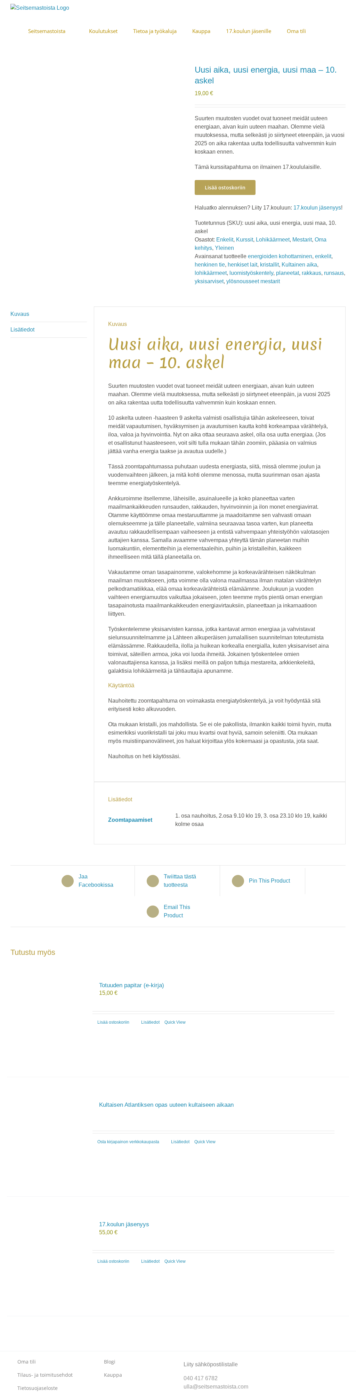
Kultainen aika (299, 265)
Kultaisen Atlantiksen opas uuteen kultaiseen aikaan (166, 1105)
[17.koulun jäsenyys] (46, 1256)
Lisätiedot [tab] (22, 330)
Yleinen (224, 248)
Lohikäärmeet (273, 240)
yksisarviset (209, 281)
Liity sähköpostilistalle (211, 1364)
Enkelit (224, 240)
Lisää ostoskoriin (225, 187)
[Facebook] (273, 1358)
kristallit (269, 265)
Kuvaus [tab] (19, 314)
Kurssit (244, 240)
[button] (343, 30)
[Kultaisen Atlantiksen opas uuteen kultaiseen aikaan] (46, 1137)
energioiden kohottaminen (280, 256)
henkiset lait (242, 265)
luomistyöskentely (251, 273)
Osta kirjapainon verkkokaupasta (128, 1141)
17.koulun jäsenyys (317, 208)
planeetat (287, 273)
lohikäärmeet (211, 273)
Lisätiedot (150, 1022)
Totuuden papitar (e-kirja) (131, 985)
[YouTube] (295, 1358)
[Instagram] (284, 1358)
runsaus (334, 273)
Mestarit (302, 240)
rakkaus (311, 273)
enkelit (323, 256)
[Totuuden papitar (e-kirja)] (46, 1017)
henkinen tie (210, 265)
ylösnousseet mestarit (253, 281)
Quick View (175, 1022)
